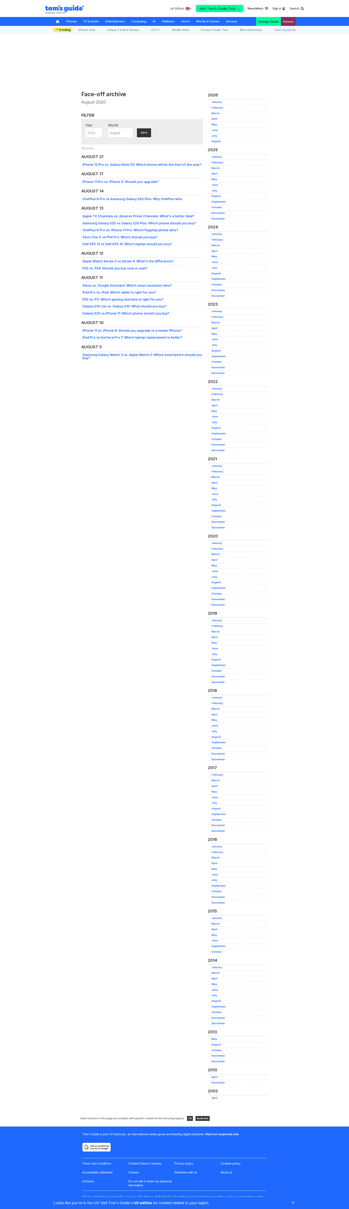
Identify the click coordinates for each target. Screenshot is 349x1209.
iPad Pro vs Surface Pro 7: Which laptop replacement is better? (132, 337)
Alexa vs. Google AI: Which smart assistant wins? (127, 285)
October (216, 207)
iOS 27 (155, 30)
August (216, 141)
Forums (288, 21)
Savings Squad (268, 21)
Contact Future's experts (145, 1163)
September (218, 201)
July (214, 135)
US (190, 1118)
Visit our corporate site (222, 1134)
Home (185, 21)
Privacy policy (183, 1163)
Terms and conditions (96, 1163)
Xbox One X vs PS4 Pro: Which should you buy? (119, 237)
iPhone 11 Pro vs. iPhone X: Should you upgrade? (120, 182)
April (214, 118)
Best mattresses (251, 30)
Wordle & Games (208, 21)
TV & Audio (91, 21)
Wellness (168, 21)
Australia (202, 1118)
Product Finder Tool (214, 30)
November (218, 212)
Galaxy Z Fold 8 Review (123, 30)
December (218, 218)
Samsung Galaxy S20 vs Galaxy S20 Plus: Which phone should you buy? (139, 223)
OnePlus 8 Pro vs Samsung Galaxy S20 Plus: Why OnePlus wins (132, 199)
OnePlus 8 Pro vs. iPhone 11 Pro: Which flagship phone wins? (130, 230)
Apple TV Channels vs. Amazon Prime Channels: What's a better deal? (138, 216)
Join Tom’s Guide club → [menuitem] (219, 8)
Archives (88, 1181)
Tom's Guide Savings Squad (293, 30)
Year (89, 125)
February (217, 107)
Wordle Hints (180, 30)
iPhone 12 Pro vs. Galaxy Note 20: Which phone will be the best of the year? (142, 165)
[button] (297, 8)
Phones (71, 21)
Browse (231, 21)
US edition (143, 1203)
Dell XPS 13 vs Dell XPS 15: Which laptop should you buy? (127, 244)
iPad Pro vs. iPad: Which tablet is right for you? (119, 292)
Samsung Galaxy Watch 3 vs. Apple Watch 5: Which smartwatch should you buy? (142, 356)
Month (113, 125)
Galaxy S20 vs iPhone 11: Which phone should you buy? (125, 313)
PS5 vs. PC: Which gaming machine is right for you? (123, 299)
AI (154, 21)
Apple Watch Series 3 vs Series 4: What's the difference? (127, 261)
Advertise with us (185, 1172)
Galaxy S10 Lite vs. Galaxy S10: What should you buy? (124, 306)
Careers (133, 1172)
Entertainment (114, 21)
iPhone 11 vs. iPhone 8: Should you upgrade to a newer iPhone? (132, 330)
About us (226, 1172)
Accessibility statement (97, 1172)
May (214, 124)
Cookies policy (231, 1163)
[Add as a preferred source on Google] (96, 1147)
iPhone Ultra (86, 30)
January (216, 101)
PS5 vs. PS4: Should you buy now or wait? (114, 268)
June (214, 130)
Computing (138, 21)
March (215, 113)
